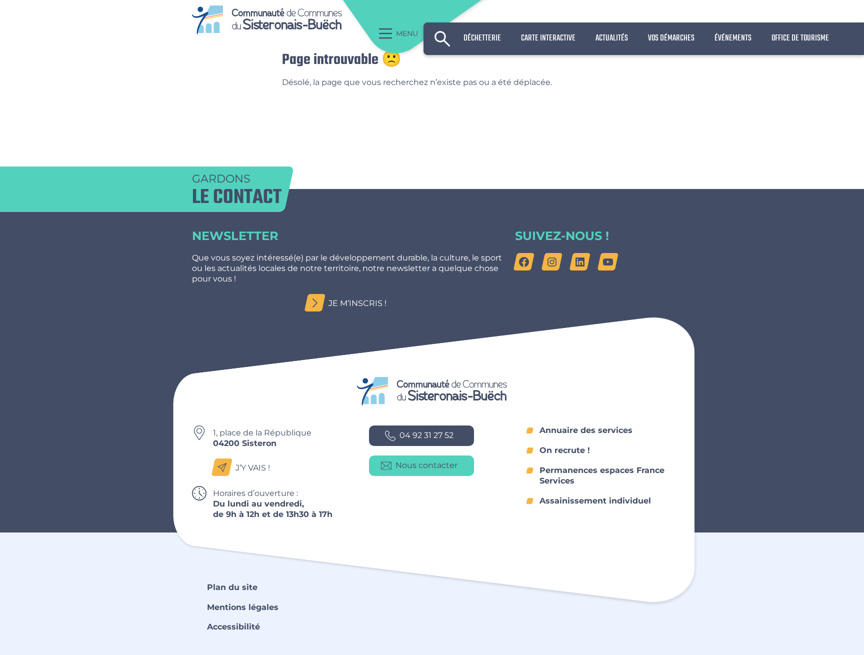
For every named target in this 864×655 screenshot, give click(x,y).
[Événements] (733, 38)
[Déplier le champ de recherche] (442, 39)
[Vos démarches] (671, 38)
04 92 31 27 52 (427, 435)
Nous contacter (427, 465)
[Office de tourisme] (800, 38)
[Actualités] (612, 38)
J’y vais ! (253, 467)
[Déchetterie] (482, 38)
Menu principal (393, 34)
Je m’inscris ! (357, 303)
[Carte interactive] (548, 38)
